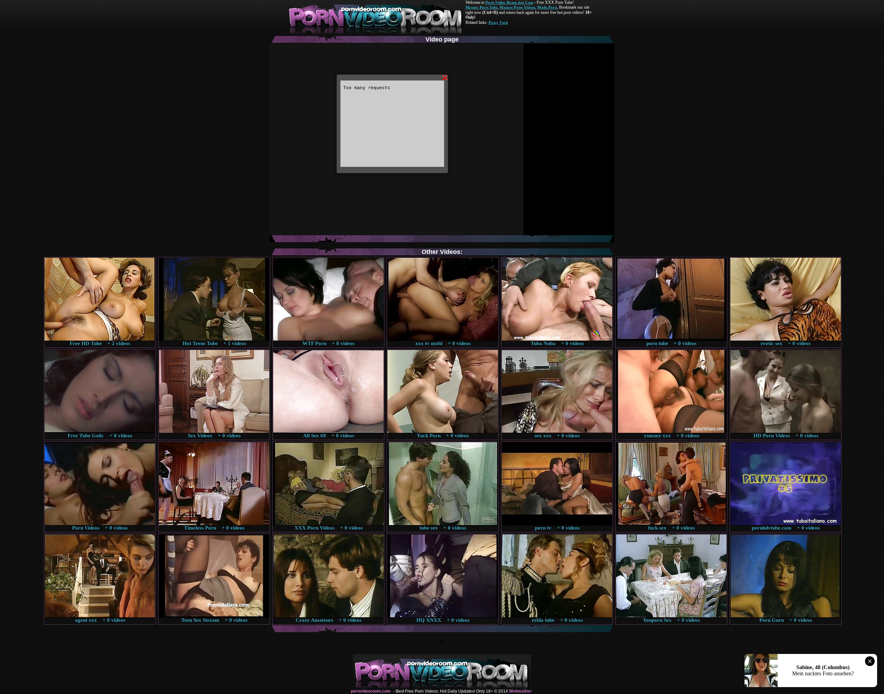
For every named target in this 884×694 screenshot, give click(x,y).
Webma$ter (520, 691)
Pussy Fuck (498, 22)
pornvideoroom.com (371, 691)
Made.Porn (547, 7)
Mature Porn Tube (481, 7)
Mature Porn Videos (517, 7)
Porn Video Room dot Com (509, 2)
